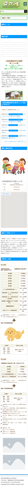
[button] (25, 4)
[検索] (25, 11)
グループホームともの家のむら (15, 114)
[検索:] (12, 11)
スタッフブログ (13, 125)
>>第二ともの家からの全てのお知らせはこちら (15, 141)
